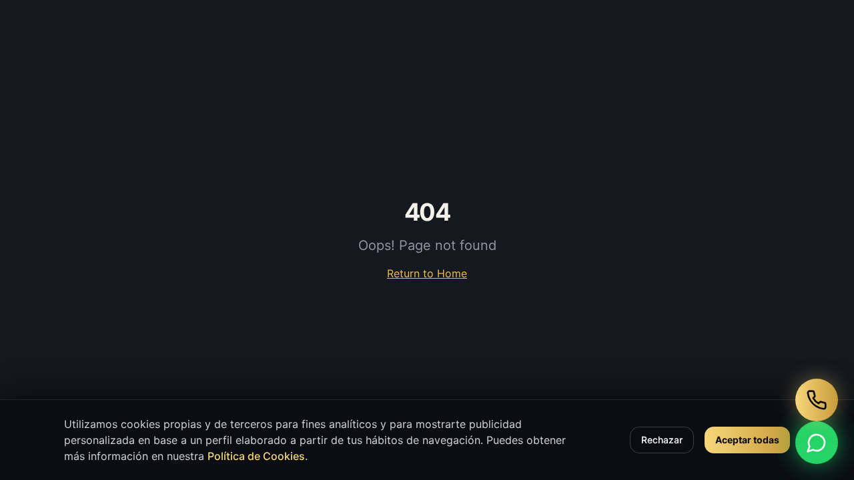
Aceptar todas (747, 439)
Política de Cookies (256, 456)
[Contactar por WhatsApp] (816, 442)
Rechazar (662, 439)
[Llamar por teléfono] (816, 400)
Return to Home (427, 273)
